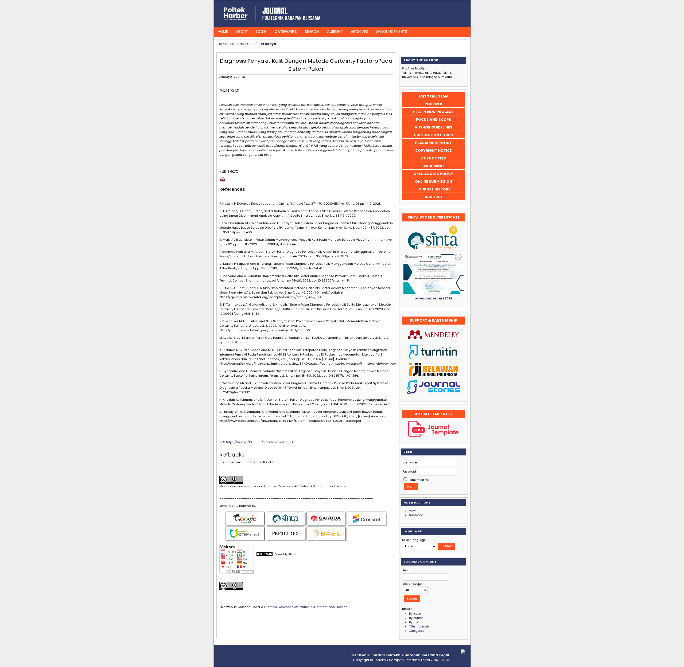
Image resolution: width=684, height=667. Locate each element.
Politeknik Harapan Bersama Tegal (402, 660)
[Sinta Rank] (433, 250)
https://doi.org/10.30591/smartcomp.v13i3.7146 (261, 442)
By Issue (415, 614)
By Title (414, 622)
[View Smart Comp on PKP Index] (286, 540)
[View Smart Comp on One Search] (245, 540)
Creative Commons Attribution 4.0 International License (305, 486)
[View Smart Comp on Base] (326, 540)
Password (409, 472)
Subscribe (416, 515)
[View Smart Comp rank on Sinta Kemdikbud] (286, 525)
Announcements (391, 31)
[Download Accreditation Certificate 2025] (433, 293)
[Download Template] (433, 436)
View (412, 511)
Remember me (419, 480)
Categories (286, 31)
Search (312, 31)
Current (335, 31)
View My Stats (285, 554)
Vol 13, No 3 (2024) (244, 44)
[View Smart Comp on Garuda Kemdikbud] (326, 525)
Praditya (268, 44)
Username (409, 463)
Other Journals (419, 627)
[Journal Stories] (433, 393)
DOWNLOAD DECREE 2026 (433, 299)
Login (261, 31)
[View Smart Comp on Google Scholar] (245, 525)
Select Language (414, 540)
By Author (416, 618)
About (242, 31)
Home (223, 31)
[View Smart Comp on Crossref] (367, 525)
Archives (359, 31)
